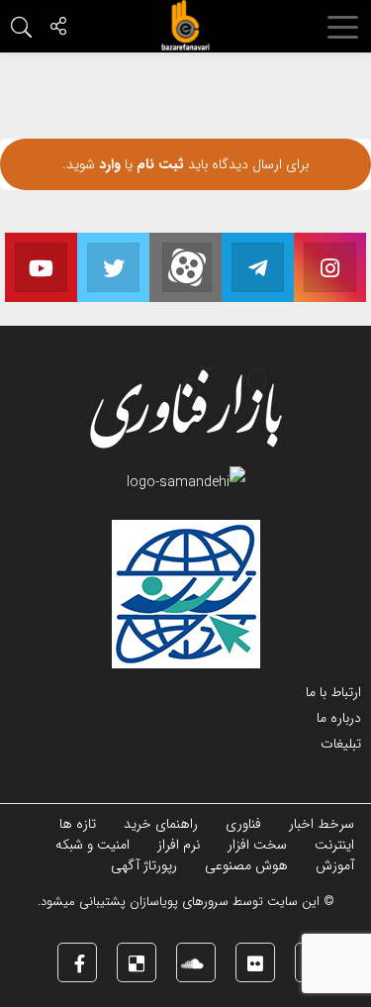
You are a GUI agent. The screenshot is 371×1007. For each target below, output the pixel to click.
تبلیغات (341, 744)
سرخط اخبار (321, 824)
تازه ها (77, 824)
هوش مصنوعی (246, 865)
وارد (108, 164)
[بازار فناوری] (186, 26)
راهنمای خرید (161, 824)
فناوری (243, 824)
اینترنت (334, 845)
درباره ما (339, 718)
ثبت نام (158, 164)
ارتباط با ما (333, 692)
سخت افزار (257, 845)
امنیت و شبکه (92, 845)
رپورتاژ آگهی (144, 865)
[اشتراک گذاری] (58, 29)
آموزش (335, 865)
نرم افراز (178, 845)
